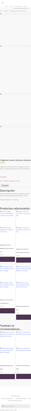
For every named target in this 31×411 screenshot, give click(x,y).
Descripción (5, 185)
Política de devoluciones (7, 398)
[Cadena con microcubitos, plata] (23, 346)
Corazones (6, 11)
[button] (7, 259)
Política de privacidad (20, 398)
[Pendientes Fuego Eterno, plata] (7, 346)
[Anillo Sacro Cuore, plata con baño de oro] (7, 281)
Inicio (1, 11)
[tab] (5, 185)
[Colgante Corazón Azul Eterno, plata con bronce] (23, 228)
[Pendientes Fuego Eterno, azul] (23, 284)
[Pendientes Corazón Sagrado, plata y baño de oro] (7, 226)
